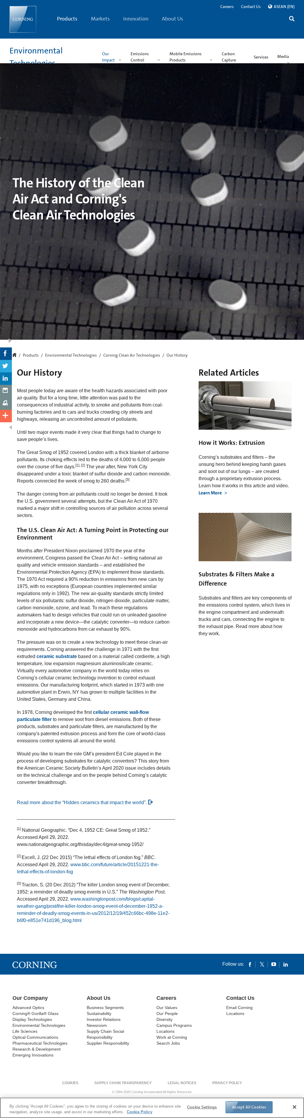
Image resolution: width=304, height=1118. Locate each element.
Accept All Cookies (249, 1107)
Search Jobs (168, 1043)
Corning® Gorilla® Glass (35, 1013)
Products (67, 18)
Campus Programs (174, 1025)
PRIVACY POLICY (227, 1083)
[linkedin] (285, 964)
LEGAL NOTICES (182, 1083)
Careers (227, 6)
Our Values (166, 1007)
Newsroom (97, 1025)
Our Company (30, 998)
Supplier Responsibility (108, 1043)
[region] (152, 1108)
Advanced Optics (28, 1007)
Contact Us (251, 6)
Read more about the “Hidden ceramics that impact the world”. (82, 802)
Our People (167, 1013)
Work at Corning (171, 1037)
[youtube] (273, 964)
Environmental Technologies (71, 355)
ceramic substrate (57, 656)
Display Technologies (32, 1019)
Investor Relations (104, 1019)
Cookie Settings (202, 1107)
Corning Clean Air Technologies (131, 355)
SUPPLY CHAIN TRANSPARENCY (123, 1083)
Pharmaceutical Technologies (39, 1043)
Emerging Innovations (32, 1055)
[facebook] (250, 964)
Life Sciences (24, 1031)
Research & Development (36, 1049)
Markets (100, 18)
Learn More (211, 493)
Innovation (135, 18)
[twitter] (261, 964)
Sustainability (99, 1013)
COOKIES (70, 1083)
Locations (165, 1031)
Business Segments (105, 1007)
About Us (172, 18)
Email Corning (239, 1007)
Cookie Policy (139, 1112)
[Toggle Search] (291, 19)
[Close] (294, 1107)
